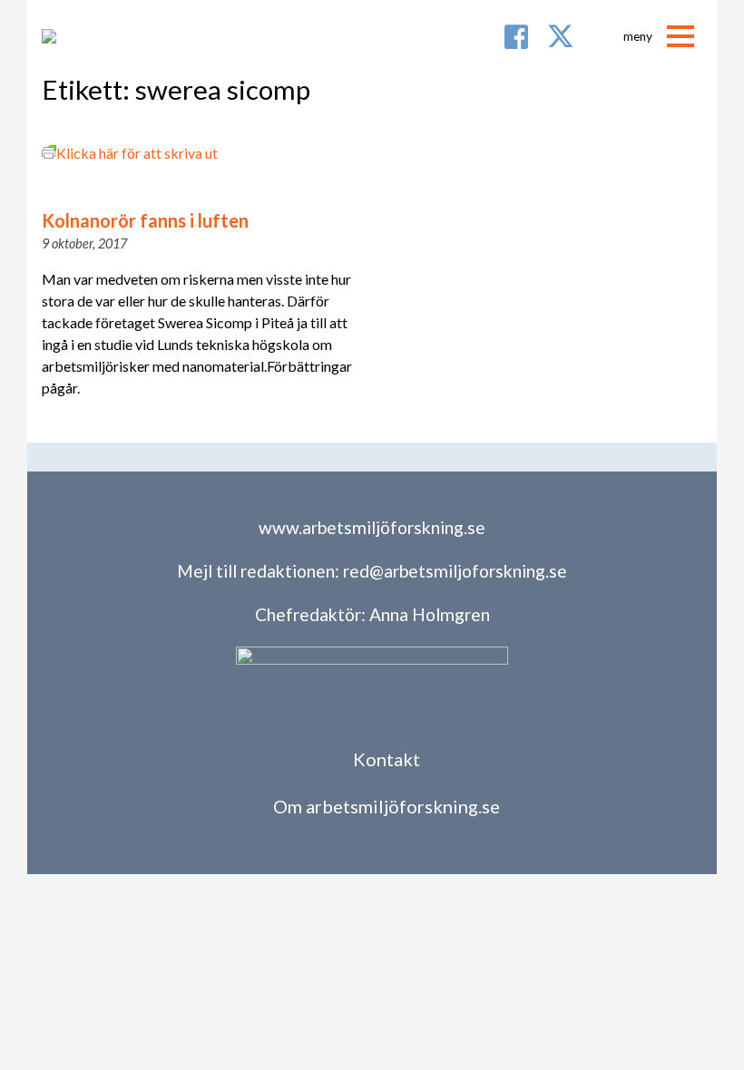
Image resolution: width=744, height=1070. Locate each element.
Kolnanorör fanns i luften (145, 220)
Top (701, 1027)
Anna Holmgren (429, 614)
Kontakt (386, 759)
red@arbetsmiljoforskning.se (455, 570)
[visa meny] (680, 36)
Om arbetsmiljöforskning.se (386, 806)
